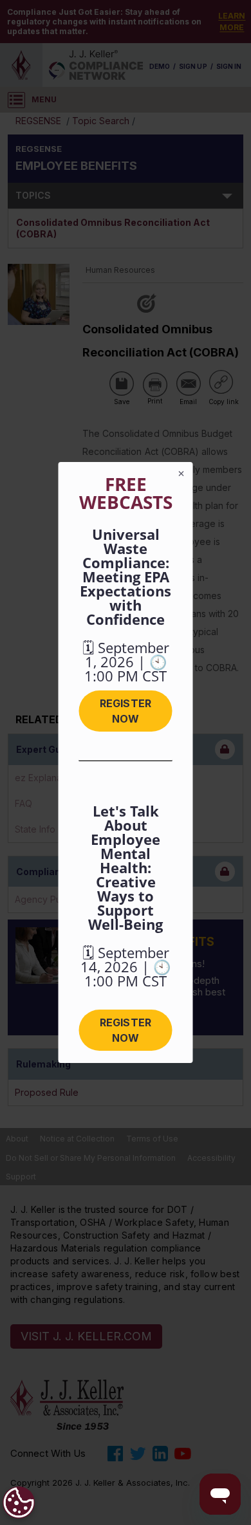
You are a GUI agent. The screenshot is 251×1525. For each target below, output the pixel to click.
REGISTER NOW (125, 711)
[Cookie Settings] (19, 1502)
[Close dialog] (181, 473)
